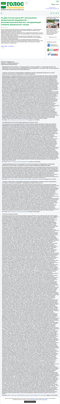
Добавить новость (53, 37)
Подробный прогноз (52, 7)
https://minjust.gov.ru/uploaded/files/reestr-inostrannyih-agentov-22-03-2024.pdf (27, 395)
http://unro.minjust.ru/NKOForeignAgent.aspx (18, 161)
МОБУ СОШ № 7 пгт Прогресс (7, 46)
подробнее (32, 398)
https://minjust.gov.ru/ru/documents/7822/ (18, 211)
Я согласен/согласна (30, 401)
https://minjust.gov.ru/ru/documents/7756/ (18, 120)
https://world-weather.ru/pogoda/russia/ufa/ (52, 8)
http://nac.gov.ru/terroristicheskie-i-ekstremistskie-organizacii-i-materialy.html (26, 179)
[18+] (12, 6)
